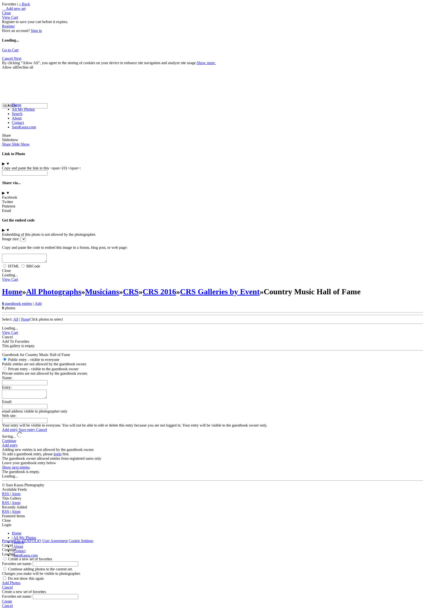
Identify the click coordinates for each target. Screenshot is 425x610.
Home (16, 105)
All (15, 319)
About (17, 118)
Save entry (27, 430)
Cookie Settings (81, 541)
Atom (16, 494)
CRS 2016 (159, 291)
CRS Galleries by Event (220, 291)
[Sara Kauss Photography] (7, 61)
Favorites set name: (17, 564)
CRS (131, 291)
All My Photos (23, 109)
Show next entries (16, 467)
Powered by (21, 541)
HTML (13, 266)
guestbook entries (17, 303)
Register (8, 26)
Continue (9, 441)
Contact (18, 122)
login (57, 454)
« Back (24, 4)
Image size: (10, 239)
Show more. (206, 63)
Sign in (36, 31)
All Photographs (53, 291)
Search (17, 114)
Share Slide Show (16, 144)
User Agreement (55, 541)
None (25, 319)
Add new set (14, 8)
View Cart (10, 17)
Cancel (41, 430)
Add (38, 303)
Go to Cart (10, 50)
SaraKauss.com (24, 127)
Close (6, 13)
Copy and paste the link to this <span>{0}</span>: (41, 168)
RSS (6, 494)
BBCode (33, 266)
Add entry (10, 430)
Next (17, 58)
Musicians (102, 291)
